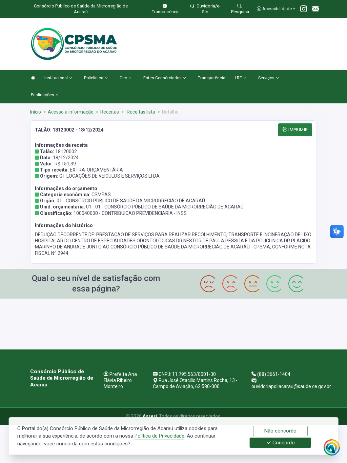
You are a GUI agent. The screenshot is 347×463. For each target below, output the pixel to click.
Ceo (123, 78)
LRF (238, 78)
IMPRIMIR (297, 129)
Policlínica (93, 78)
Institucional (56, 78)
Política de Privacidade (159, 436)
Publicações (42, 95)
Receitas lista (140, 112)
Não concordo (280, 431)
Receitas (109, 112)
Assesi (150, 416)
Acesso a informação (71, 112)
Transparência (211, 78)
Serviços (266, 78)
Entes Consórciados (162, 78)
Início (35, 112)
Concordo (283, 443)
